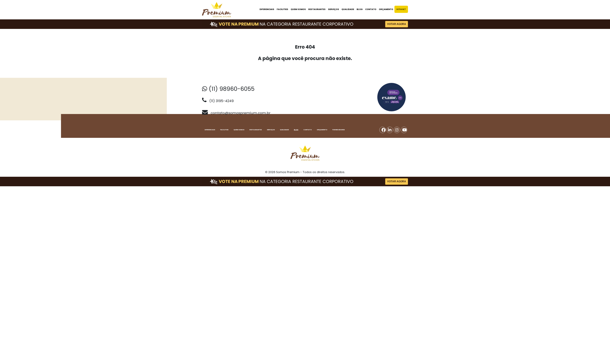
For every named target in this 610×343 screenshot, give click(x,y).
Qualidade (348, 9)
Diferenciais (267, 9)
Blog (360, 9)
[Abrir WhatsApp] (602, 335)
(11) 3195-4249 (220, 100)
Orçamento (386, 9)
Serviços (333, 9)
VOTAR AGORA (396, 24)
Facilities (282, 9)
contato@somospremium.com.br (239, 113)
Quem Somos (298, 9)
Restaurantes (316, 9)
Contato (370, 9)
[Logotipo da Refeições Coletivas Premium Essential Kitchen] (216, 9)
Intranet (401, 9)
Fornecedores (338, 130)
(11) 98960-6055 (230, 89)
